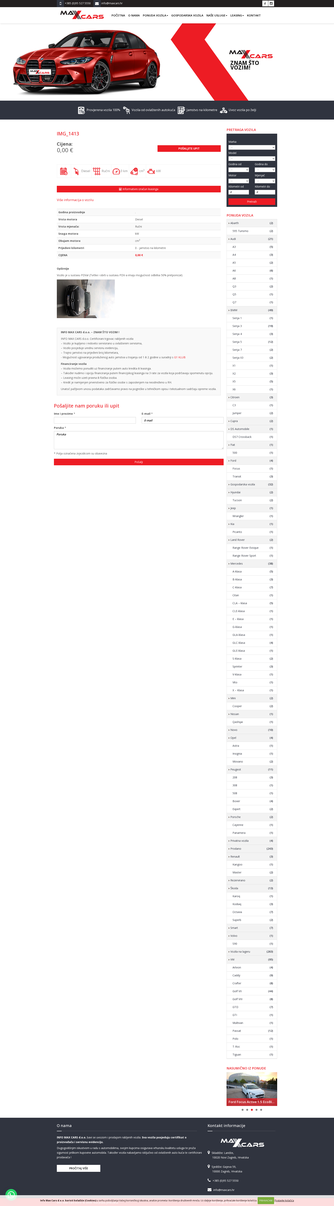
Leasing (236, 15)
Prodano (251, 848)
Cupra (251, 421)
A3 (253, 247)
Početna (118, 15)
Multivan (253, 1023)
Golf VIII (253, 999)
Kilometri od (236, 186)
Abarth (251, 223)
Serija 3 (253, 326)
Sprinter (253, 666)
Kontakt (254, 15)
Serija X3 (253, 357)
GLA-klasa (253, 635)
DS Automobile (251, 429)
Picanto (253, 532)
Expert (253, 809)
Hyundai (251, 492)
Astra (253, 745)
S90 (253, 943)
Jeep (251, 508)
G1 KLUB (180, 357)
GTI (253, 1015)
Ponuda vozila (154, 15)
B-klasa (253, 579)
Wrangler (253, 516)
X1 (253, 365)
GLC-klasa (253, 643)
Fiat (251, 445)
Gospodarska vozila (187, 15)
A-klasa (253, 571)
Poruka (59, 428)
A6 (253, 270)
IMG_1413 (68, 133)
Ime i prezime (63, 413)
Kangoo (253, 864)
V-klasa (253, 674)
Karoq (253, 896)
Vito (253, 682)
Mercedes (251, 563)
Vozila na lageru (251, 951)
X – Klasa (253, 690)
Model (232, 153)
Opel (251, 738)
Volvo (251, 936)
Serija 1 (253, 318)
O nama (134, 15)
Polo (253, 1038)
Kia (251, 524)
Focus (253, 468)
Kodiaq (253, 904)
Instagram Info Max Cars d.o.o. (271, 3)
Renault (251, 856)
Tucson (253, 500)
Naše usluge (215, 15)
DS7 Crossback (253, 437)
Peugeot (251, 769)
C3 (253, 405)
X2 (253, 373)
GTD (253, 1007)
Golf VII (253, 991)
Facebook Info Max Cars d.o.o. (265, 3)
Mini (251, 698)
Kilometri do (262, 186)
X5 (253, 381)
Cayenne (253, 825)
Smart (251, 928)
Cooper (253, 706)
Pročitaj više (78, 1168)
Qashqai (253, 722)
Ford (251, 460)
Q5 (253, 294)
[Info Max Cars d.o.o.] (82, 12)
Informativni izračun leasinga (140, 189)
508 (253, 793)
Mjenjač (260, 175)
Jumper (253, 413)
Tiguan (253, 1054)
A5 (253, 262)
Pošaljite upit (189, 148)
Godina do (261, 164)
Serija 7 (253, 350)
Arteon (253, 967)
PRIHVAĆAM (265, 1200)
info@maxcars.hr (223, 1190)
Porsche (251, 817)
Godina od (234, 164)
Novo (251, 730)
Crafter (253, 983)
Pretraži (252, 201)
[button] (11, 1195)
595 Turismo (253, 231)
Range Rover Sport (253, 555)
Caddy (253, 975)
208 (253, 777)
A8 (253, 278)
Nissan (251, 714)
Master (253, 872)
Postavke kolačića (284, 1200)
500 (253, 452)
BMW (251, 310)
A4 (253, 254)
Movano (253, 761)
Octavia (253, 912)
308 (253, 785)
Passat (253, 1031)
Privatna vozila (251, 841)
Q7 (253, 302)
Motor (232, 175)
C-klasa (253, 587)
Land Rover (251, 540)
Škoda (251, 888)
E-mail (146, 413)
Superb (253, 920)
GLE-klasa (253, 650)
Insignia (253, 753)
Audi (251, 239)
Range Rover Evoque (253, 547)
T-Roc (253, 1046)
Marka (232, 142)
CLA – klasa (253, 603)
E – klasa (253, 619)
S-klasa (253, 658)
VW (251, 959)
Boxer (253, 801)
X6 (253, 389)
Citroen (251, 397)
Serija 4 (253, 334)
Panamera (253, 833)
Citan (253, 595)
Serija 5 (253, 342)
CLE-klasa (253, 611)
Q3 (253, 286)
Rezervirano (251, 880)
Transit (253, 476)
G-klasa (253, 627)
